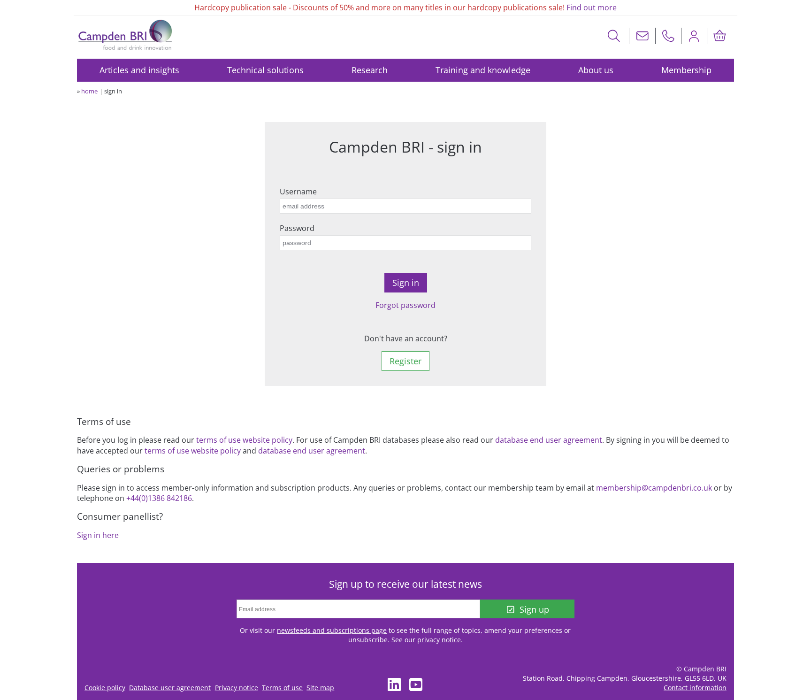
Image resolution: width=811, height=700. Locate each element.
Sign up (534, 609)
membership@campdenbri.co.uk (654, 488)
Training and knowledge (483, 70)
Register (405, 361)
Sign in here (98, 535)
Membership (686, 70)
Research (370, 70)
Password (297, 228)
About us (595, 70)
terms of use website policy (244, 440)
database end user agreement (548, 440)
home (89, 91)
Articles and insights (139, 70)
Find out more (591, 7)
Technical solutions (265, 70)
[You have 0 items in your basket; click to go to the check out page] (719, 36)
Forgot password (405, 305)
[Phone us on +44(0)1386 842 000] (668, 36)
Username (298, 191)
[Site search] (614, 36)
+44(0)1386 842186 (159, 498)
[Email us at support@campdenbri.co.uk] (642, 36)
